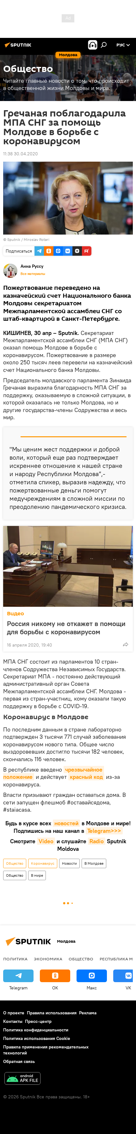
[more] (125, 644)
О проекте (13, 1013)
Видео (15, 614)
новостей (66, 823)
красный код (86, 776)
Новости (69, 863)
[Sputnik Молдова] (19, 47)
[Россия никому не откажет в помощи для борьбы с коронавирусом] (68, 566)
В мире (37, 875)
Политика (15, 959)
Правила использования (52, 1013)
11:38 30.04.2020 (20, 154)
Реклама (87, 1013)
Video (46, 841)
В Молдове (93, 863)
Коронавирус (42, 863)
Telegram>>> (104, 830)
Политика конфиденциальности (35, 1030)
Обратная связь (19, 1061)
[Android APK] (22, 1079)
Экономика (48, 959)
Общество (14, 863)
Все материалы (33, 274)
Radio (97, 841)
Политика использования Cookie (36, 1038)
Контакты (12, 1021)
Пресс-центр (38, 1021)
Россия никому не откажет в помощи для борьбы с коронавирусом (66, 627)
